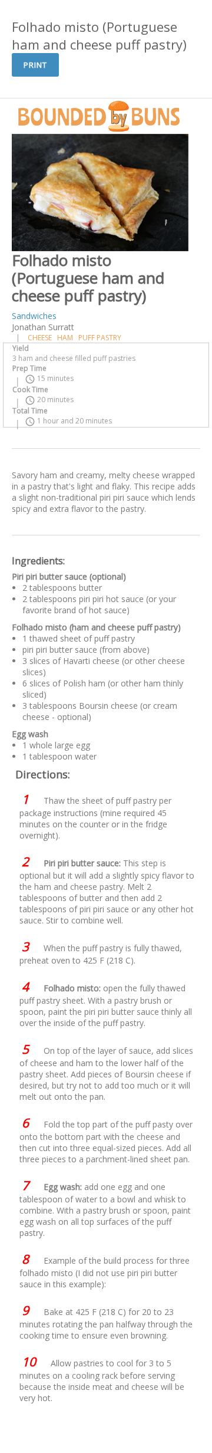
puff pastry (99, 338)
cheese (40, 338)
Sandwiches (34, 315)
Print (35, 65)
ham (65, 338)
